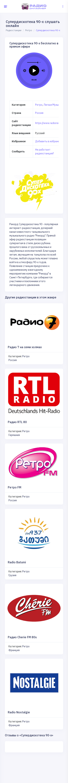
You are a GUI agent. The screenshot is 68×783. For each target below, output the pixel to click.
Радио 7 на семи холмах (25, 347)
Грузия (12, 575)
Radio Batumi (17, 562)
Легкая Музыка (52, 104)
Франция (14, 650)
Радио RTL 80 (17, 422)
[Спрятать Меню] (5, 6)
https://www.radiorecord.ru (50, 123)
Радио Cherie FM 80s (22, 637)
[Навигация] (63, 6)
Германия (14, 435)
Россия (39, 113)
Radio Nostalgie (19, 712)
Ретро (38, 104)
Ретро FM (14, 487)
